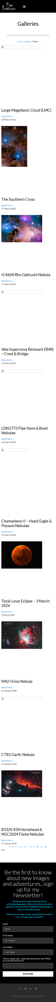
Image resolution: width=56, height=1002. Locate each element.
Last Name (8, 947)
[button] (24, 6)
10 (37, 846)
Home (20, 41)
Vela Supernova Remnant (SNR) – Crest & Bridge (27, 351)
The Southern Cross (18, 199)
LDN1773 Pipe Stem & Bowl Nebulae (24, 430)
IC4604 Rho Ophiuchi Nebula (25, 274)
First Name (8, 936)
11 (41, 846)
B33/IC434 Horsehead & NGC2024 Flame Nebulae (22, 831)
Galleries (27, 41)
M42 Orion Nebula (16, 681)
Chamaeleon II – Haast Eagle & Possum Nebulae (26, 523)
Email (5, 924)
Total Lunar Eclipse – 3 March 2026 (25, 603)
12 (45, 846)
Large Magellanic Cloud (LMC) (26, 110)
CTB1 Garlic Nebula (17, 754)
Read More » (7, 116)
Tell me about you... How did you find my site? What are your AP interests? (27, 960)
